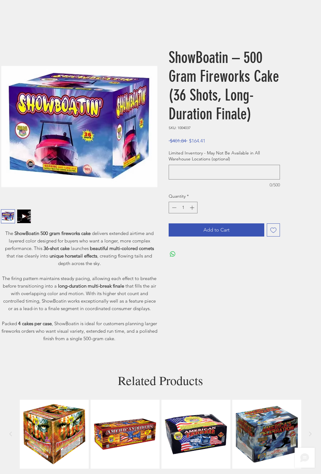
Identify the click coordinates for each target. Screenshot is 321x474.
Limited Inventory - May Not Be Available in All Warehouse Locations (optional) (214, 156)
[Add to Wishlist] (273, 230)
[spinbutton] (183, 207)
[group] (160, 434)
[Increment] (193, 207)
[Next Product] (310, 434)
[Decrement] (173, 207)
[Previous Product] (10, 434)
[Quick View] (54, 434)
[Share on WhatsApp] (172, 254)
